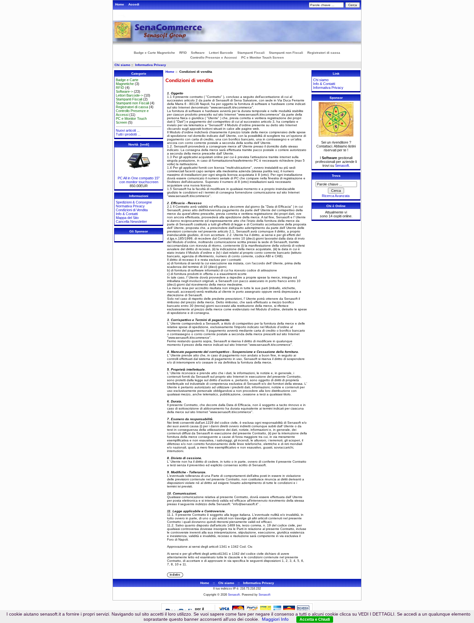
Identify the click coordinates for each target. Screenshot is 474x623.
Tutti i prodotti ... (128, 134)
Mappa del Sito (127, 218)
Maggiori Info (275, 619)
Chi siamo (122, 65)
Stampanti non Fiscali (286, 52)
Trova (336, 175)
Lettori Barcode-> (129, 95)
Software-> (124, 91)
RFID (183, 52)
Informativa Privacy (150, 65)
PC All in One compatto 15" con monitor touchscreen (139, 180)
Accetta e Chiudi (315, 619)
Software (198, 52)
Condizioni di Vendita (132, 210)
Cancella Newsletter (131, 221)
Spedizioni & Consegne (134, 202)
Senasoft (342, 165)
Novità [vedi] (138, 144)
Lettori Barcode (221, 52)
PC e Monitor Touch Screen (262, 57)
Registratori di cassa (323, 52)
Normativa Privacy (130, 206)
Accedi (133, 4)
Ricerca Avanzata (336, 196)
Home (119, 4)
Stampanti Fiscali (251, 52)
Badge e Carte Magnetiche (154, 52)
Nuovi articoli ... (128, 130)
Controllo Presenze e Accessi (213, 57)
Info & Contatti (127, 214)
